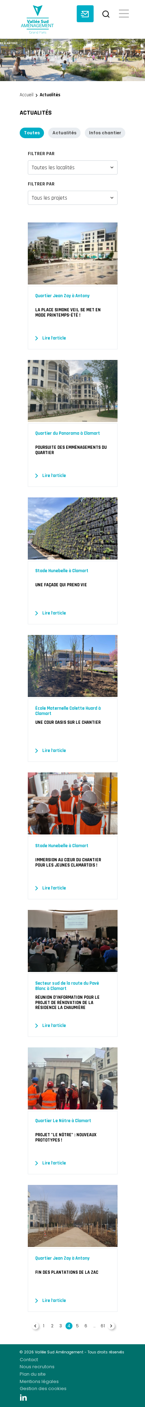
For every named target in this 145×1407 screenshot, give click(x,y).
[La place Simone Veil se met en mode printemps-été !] (73, 280)
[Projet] (73, 1105)
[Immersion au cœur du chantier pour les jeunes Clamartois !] (73, 830)
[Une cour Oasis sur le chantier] (73, 693)
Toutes (32, 133)
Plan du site (33, 1374)
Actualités (64, 133)
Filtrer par (41, 153)
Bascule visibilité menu (124, 13)
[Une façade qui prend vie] (73, 555)
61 (103, 1326)
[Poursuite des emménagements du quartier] (73, 418)
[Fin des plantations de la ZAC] (73, 1243)
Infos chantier (105, 133)
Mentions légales (39, 1381)
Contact (29, 1359)
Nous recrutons (37, 1366)
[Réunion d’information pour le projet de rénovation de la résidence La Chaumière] (73, 968)
